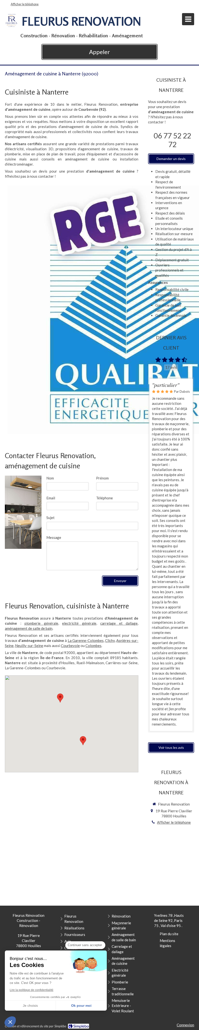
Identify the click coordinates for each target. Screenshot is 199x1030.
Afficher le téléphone (25, 4)
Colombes (93, 645)
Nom (50, 478)
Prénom (102, 478)
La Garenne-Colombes (86, 640)
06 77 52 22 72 (172, 140)
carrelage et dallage (119, 623)
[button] (10, 1022)
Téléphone (104, 498)
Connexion (185, 1025)
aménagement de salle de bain (28, 628)
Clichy (110, 640)
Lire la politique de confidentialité (31, 990)
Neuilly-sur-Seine (29, 645)
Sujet (50, 517)
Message (53, 537)
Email (50, 498)
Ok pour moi (81, 1005)
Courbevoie (70, 645)
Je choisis (30, 1005)
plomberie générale (41, 623)
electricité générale (79, 623)
